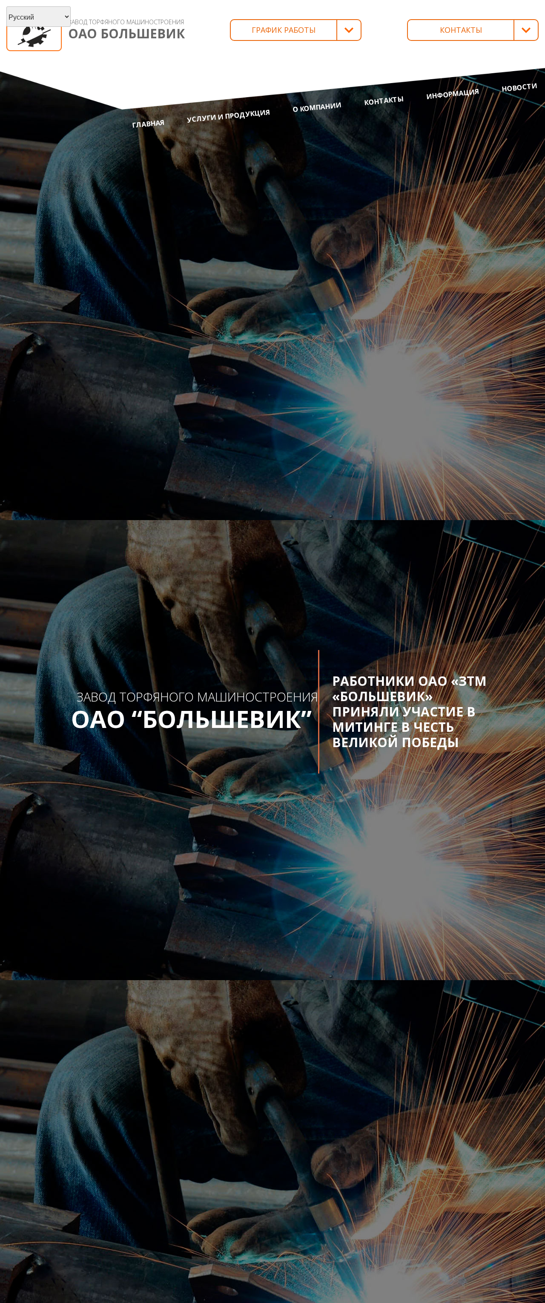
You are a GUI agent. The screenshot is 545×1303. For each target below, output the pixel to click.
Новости (520, 87)
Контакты (384, 100)
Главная (148, 124)
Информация (452, 94)
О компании (317, 107)
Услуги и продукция (228, 116)
